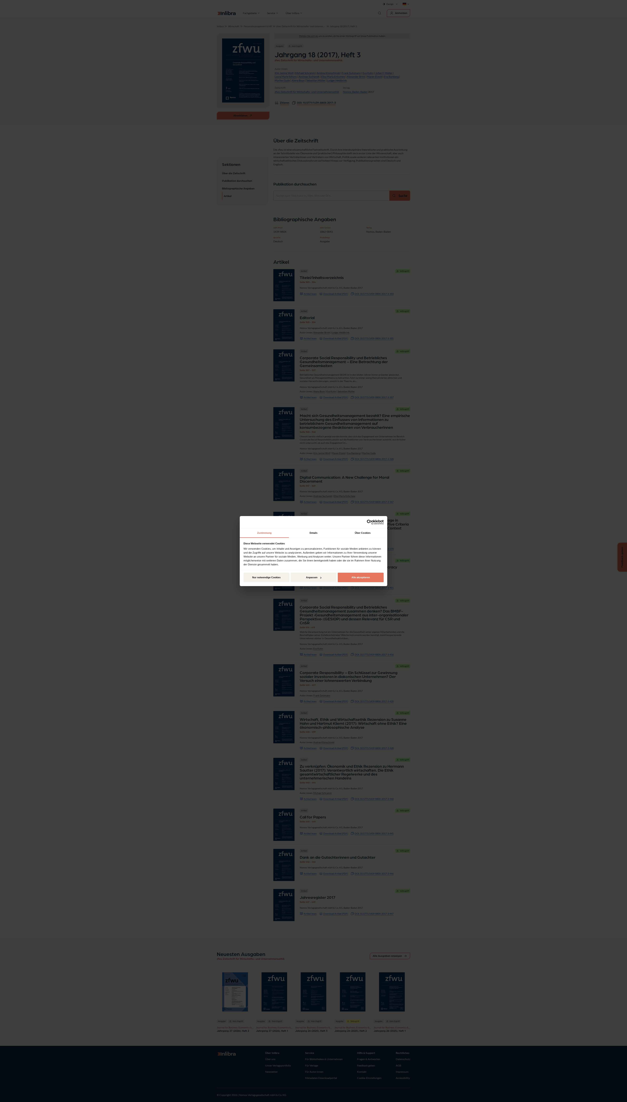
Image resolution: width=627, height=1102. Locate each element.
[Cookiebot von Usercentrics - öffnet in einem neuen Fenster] (369, 522)
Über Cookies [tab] (363, 532)
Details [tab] (314, 532)
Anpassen (311, 577)
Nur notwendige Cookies (266, 577)
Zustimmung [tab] (264, 532)
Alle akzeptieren (361, 577)
